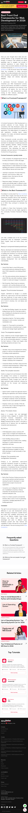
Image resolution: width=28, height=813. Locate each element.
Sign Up (2, 774)
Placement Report (22, 6)
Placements (3, 765)
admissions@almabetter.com (7, 792)
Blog (2, 761)
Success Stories (4, 728)
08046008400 (4, 793)
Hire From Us (3, 730)
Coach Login (4, 778)
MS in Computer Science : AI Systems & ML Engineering (12, 739)
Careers (2, 733)
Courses (21, 2)
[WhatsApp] (25, 806)
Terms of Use (3, 786)
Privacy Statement (5, 784)
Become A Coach (4, 776)
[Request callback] (25, 810)
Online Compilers (4, 768)
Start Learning (14, 672)
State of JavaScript (22, 194)
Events (2, 763)
